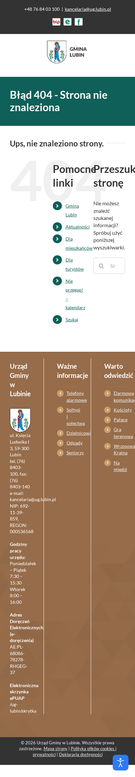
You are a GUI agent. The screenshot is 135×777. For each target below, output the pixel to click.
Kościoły (119, 410)
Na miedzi (119, 466)
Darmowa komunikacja (119, 396)
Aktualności (78, 226)
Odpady (72, 443)
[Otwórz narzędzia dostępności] (120, 762)
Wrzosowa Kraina (119, 449)
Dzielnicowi (72, 433)
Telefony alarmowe (72, 396)
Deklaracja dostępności (81, 754)
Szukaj (72, 319)
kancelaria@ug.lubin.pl (88, 9)
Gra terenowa (119, 433)
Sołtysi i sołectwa (72, 416)
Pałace (119, 419)
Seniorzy (72, 452)
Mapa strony (56, 748)
